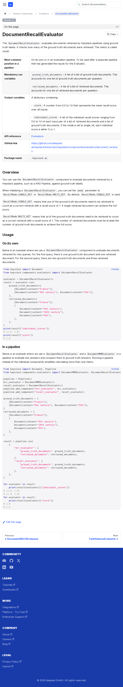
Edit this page (13, 521)
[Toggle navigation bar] (4, 4)
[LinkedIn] (4, 567)
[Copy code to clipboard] (116, 274)
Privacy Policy (10, 661)
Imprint (6, 666)
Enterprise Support (13, 616)
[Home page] (5, 13)
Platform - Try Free (13, 612)
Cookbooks (8, 589)
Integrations (9, 607)
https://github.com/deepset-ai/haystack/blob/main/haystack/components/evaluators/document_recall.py (74, 147)
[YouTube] (11, 567)
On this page (11, 26)
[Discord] (4, 560)
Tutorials (7, 584)
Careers (6, 639)
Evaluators (37, 136)
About (5, 634)
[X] (18, 560)
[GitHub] (11, 560)
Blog (5, 643)
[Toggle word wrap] (111, 374)
